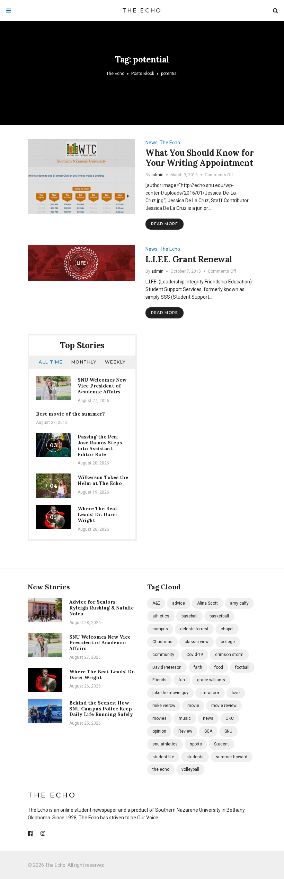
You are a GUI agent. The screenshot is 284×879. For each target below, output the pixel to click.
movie (193, 705)
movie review (224, 705)
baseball (189, 616)
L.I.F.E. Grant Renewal (188, 259)
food (218, 667)
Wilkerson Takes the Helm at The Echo (103, 480)
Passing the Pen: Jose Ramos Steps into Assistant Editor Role (100, 445)
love (236, 692)
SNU (228, 731)
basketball (219, 616)
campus (160, 628)
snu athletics (165, 744)
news (208, 718)
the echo (160, 769)
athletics (160, 616)
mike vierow (163, 705)
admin (157, 174)
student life (163, 756)
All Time (51, 362)
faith (198, 667)
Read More (164, 223)
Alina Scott (207, 603)
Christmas (162, 641)
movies (159, 718)
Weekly (115, 362)
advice (178, 603)
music (185, 718)
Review (185, 731)
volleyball (190, 769)
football (242, 667)
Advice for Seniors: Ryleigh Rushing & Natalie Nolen (101, 608)
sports (196, 744)
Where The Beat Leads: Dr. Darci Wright (97, 514)
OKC (229, 718)
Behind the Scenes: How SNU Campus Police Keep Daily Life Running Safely (101, 709)
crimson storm (229, 654)
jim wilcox (210, 692)
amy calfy (239, 603)
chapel (227, 628)
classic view (196, 641)
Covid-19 (194, 654)
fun (182, 679)
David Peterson (166, 667)
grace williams (211, 679)
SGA (208, 731)
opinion (159, 731)
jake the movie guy (170, 692)
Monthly (84, 362)
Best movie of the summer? (70, 414)
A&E (156, 603)
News (151, 142)
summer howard (231, 756)
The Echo (142, 10)
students (195, 756)
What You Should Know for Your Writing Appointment (199, 157)
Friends (159, 679)
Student (221, 744)
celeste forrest (194, 628)
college (228, 641)
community (163, 654)
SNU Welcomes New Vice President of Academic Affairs (102, 386)
